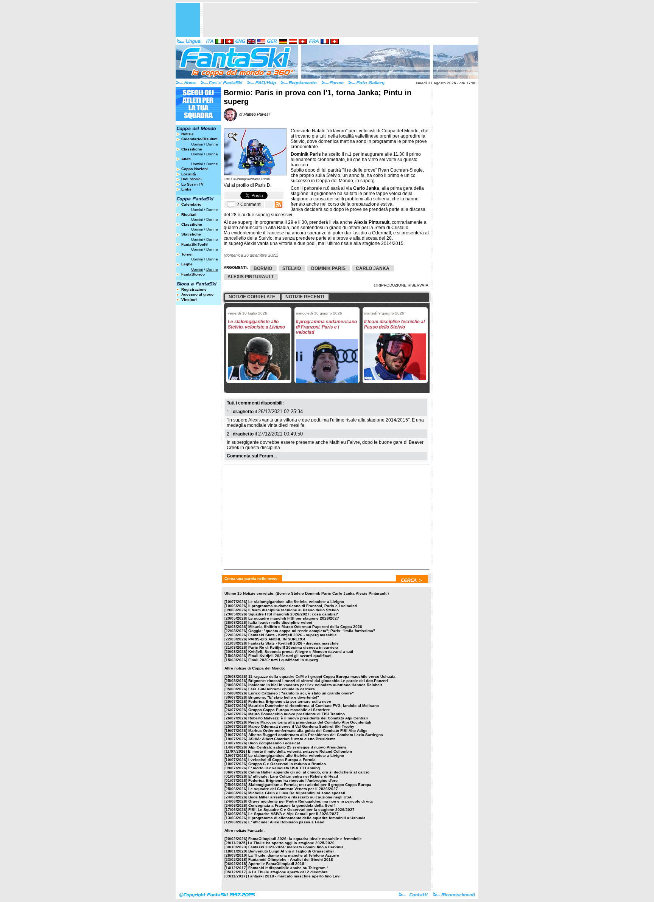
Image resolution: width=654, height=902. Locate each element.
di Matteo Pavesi (253, 114)
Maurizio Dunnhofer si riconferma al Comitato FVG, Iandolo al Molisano (313, 706)
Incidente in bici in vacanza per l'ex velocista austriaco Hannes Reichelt (315, 685)
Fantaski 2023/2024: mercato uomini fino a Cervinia (296, 847)
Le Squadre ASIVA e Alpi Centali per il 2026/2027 (293, 814)
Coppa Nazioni (194, 169)
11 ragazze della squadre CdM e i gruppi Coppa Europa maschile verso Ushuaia (322, 676)
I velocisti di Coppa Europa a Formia (282, 760)
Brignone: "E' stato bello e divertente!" (283, 697)
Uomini (197, 144)
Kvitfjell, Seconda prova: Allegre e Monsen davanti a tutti (300, 651)
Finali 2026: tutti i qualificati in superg (283, 660)
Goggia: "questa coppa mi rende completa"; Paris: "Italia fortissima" (311, 631)
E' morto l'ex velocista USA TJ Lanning (284, 768)
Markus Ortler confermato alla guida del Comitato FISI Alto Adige (307, 730)
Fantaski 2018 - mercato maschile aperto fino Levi (294, 876)
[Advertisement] (340, 20)
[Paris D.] (255, 173)
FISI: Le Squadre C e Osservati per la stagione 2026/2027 (301, 809)
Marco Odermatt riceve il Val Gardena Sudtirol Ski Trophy (301, 726)
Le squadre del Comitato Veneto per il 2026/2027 (293, 789)
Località (188, 174)
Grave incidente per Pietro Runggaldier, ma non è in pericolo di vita (310, 801)
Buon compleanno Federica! (274, 743)
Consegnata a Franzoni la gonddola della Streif (291, 805)
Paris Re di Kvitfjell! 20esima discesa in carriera (293, 647)
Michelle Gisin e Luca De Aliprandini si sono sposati (296, 793)
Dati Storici (191, 179)
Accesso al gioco (197, 294)
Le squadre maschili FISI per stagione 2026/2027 (293, 618)
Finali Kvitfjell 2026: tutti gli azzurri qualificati (290, 656)
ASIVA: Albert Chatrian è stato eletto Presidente (292, 739)
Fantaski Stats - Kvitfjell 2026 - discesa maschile (293, 643)
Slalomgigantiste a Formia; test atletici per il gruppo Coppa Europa (309, 785)
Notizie (187, 134)
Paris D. (263, 185)
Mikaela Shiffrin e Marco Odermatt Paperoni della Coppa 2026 (305, 627)
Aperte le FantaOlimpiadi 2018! (276, 864)
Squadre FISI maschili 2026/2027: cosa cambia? (293, 614)
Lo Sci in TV (192, 184)
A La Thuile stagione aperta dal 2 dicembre (288, 872)
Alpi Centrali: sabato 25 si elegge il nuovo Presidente (297, 747)
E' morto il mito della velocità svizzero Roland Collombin (300, 751)
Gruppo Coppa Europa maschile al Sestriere (289, 710)
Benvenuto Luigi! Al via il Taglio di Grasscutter (291, 851)
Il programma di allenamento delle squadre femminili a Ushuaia (307, 818)
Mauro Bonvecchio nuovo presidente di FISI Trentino (296, 714)
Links (186, 189)
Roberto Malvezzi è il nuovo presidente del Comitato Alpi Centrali (308, 718)
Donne (212, 144)
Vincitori (189, 300)
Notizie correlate (252, 296)
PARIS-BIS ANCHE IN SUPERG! (276, 639)
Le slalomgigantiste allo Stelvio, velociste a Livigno (296, 602)
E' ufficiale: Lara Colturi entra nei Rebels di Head (293, 776)
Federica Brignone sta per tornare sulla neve (289, 701)
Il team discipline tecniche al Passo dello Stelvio (293, 610)
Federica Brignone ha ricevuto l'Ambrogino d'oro (293, 780)
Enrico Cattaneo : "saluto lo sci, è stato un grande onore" (301, 693)
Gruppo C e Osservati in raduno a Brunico (287, 764)
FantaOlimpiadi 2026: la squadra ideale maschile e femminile (305, 839)
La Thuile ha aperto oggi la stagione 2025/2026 (291, 843)
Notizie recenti (304, 296)
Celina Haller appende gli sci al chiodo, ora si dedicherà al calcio (308, 772)
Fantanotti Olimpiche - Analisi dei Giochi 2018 (290, 859)
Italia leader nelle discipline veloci (280, 622)
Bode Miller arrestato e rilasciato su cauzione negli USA (300, 797)
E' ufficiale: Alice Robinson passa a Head (286, 822)
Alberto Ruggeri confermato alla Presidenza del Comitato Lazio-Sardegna (315, 735)
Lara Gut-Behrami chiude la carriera (281, 689)
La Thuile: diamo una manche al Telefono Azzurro (293, 855)
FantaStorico (193, 274)
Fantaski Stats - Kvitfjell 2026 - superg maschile (292, 635)
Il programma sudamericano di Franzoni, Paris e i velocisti (302, 606)
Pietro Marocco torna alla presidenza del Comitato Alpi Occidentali (309, 722)
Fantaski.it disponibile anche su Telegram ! (288, 868)
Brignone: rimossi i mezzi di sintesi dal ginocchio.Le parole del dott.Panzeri (318, 681)
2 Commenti (249, 204)
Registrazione (194, 289)
